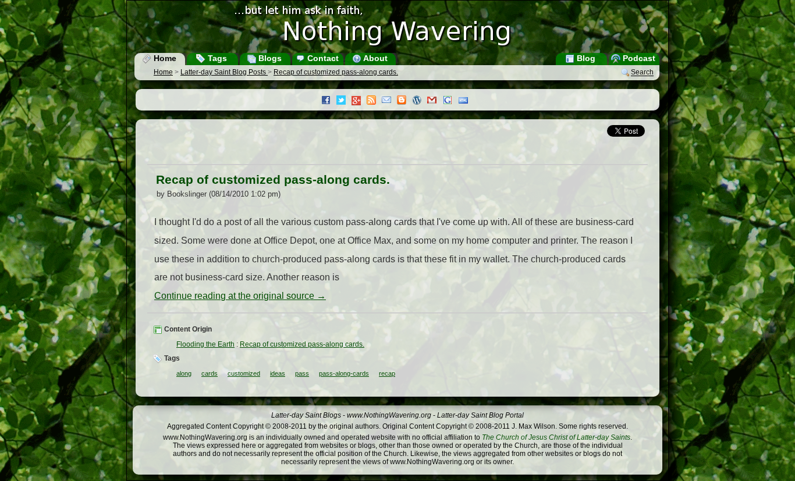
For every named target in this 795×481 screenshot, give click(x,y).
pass (302, 373)
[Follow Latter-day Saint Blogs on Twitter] (344, 101)
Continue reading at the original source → (240, 296)
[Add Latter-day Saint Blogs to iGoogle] (450, 101)
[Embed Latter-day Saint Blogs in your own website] (466, 101)
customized (244, 373)
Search (642, 73)
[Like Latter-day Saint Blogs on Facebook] (328, 101)
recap (387, 373)
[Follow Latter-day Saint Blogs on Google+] (359, 101)
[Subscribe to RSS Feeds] (374, 101)
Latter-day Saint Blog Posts (224, 72)
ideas (277, 373)
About (374, 58)
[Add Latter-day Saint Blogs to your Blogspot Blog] (404, 101)
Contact (322, 58)
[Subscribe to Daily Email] (389, 101)
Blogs (269, 58)
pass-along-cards (344, 373)
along (183, 373)
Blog (584, 58)
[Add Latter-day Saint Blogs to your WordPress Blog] (419, 101)
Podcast (637, 58)
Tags (216, 58)
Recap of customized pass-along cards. (336, 72)
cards (209, 373)
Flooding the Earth (205, 344)
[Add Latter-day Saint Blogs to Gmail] (434, 101)
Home (163, 58)
